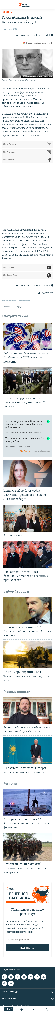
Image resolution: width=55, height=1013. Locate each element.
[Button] (22, 35)
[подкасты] (21, 1009)
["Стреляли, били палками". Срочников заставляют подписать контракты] (27, 847)
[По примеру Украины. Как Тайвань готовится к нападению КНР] (27, 654)
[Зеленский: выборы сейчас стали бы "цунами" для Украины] (27, 710)
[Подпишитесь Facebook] (11, 977)
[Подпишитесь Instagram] (37, 977)
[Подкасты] (4, 983)
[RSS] (43, 977)
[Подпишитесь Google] (4, 977)
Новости (7, 12)
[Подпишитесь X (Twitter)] (17, 977)
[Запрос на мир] (27, 518)
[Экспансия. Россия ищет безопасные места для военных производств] (27, 554)
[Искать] (46, 1009)
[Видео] (34, 1009)
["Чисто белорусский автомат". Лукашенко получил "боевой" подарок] (27, 380)
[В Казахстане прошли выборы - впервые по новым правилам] (27, 750)
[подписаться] (11, 983)
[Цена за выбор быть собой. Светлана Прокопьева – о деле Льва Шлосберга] (27, 473)
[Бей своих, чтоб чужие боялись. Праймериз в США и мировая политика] (27, 336)
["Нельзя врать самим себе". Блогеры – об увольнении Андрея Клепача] (27, 610)
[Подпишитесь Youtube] (24, 977)
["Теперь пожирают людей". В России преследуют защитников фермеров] (27, 802)
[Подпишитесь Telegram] (30, 977)
